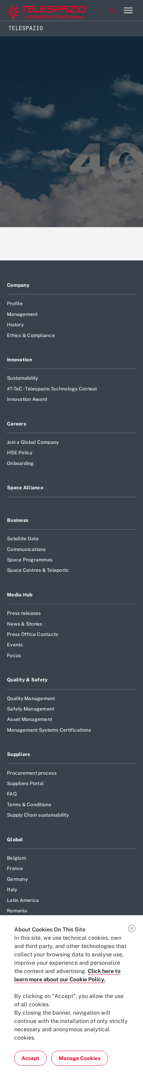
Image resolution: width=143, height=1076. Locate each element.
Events (15, 644)
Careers (16, 424)
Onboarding (20, 463)
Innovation (19, 359)
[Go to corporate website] (34, 10)
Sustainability (22, 378)
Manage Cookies (80, 1058)
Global (15, 839)
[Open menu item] (128, 10)
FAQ (12, 794)
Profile (15, 303)
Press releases (24, 613)
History (15, 324)
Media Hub (20, 594)
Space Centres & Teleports (37, 570)
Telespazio (25, 28)
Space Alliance (25, 487)
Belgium (16, 858)
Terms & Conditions (29, 804)
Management (22, 314)
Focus (14, 655)
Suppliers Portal (25, 783)
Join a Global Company (33, 442)
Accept (30, 1058)
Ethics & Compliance (31, 335)
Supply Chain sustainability (38, 815)
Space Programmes (29, 559)
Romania (17, 910)
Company (18, 285)
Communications (26, 549)
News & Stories (24, 624)
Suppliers (18, 754)
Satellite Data (23, 538)
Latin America (23, 900)
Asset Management (29, 719)
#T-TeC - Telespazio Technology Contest (52, 388)
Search (113, 10)
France (15, 868)
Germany (17, 879)
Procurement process (32, 773)
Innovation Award (27, 399)
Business (17, 520)
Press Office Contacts (32, 634)
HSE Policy (20, 452)
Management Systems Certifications (49, 730)
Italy (12, 889)
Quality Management (31, 698)
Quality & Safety (27, 679)
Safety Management (30, 709)
